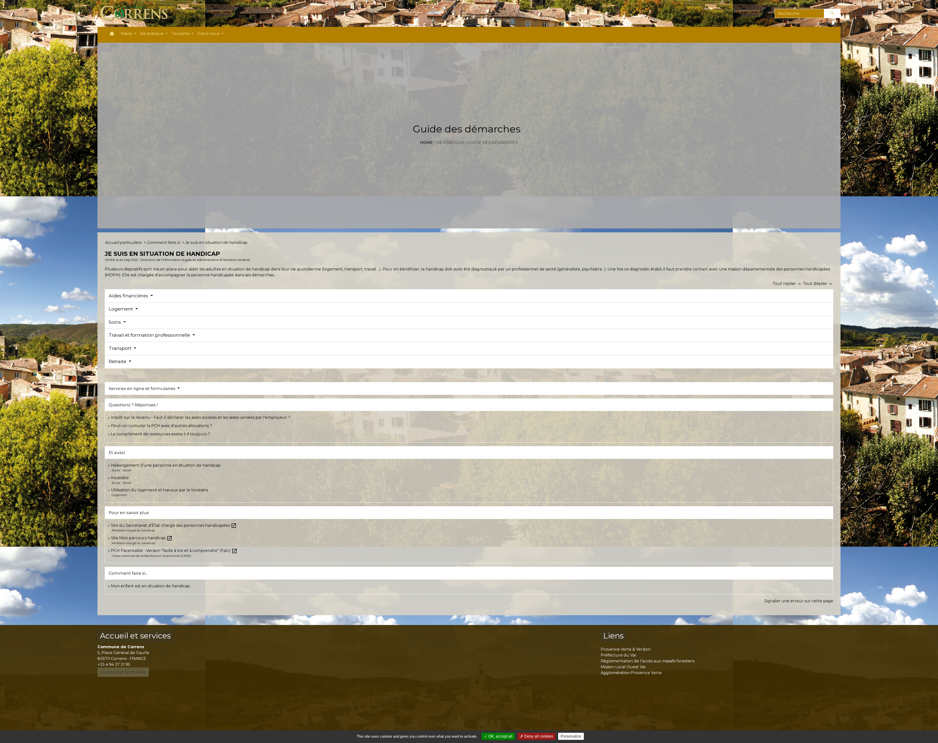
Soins (115, 322)
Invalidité (120, 477)
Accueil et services (135, 635)
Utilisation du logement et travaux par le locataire (159, 490)
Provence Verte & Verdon (625, 649)
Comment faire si (164, 242)
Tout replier (787, 283)
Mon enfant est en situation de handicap (150, 586)
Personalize (571, 736)
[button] (112, 35)
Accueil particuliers (123, 242)
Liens (613, 635)
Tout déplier (818, 283)
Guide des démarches (493, 142)
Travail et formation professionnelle (150, 335)
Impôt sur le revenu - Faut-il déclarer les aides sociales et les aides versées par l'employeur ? (200, 417)
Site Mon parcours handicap (141, 538)
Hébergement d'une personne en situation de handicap (166, 465)
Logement (121, 309)
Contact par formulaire (123, 672)
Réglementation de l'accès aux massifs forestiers (647, 661)
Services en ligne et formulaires (142, 388)
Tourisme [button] (181, 33)
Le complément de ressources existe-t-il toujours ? (160, 434)
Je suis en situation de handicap (216, 242)
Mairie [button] (127, 33)
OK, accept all (499, 736)
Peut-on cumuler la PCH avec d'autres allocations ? (162, 425)
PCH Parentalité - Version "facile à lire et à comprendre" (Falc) (174, 550)
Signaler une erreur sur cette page (798, 601)
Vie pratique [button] (152, 33)
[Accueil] (136, 13)
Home (426, 142)
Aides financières (129, 296)
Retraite (118, 361)
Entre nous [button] (209, 33)
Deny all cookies (538, 736)
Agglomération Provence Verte (631, 672)
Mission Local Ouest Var (623, 667)
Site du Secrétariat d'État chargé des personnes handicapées (174, 525)
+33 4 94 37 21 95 (113, 664)
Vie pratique (450, 142)
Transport (121, 348)
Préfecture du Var (619, 655)
